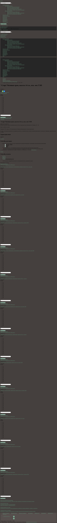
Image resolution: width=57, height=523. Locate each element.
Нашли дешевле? (3, 93)
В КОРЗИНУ (3, 117)
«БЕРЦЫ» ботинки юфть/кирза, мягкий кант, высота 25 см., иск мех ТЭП (14, 222)
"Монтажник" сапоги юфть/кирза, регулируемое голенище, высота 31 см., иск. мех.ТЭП (17, 250)
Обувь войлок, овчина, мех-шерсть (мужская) (15, 43)
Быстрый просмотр (4, 163)
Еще (3, 55)
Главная (4, 78)
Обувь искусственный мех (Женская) (14, 47)
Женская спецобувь (8, 44)
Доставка (6, 118)
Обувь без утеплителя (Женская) (13, 45)
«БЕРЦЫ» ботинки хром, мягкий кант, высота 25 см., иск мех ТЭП (13, 306)
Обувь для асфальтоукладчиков (13, 41)
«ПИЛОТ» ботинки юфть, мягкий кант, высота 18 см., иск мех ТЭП (13, 390)
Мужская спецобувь (8, 39)
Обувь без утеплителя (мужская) (13, 40)
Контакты (4, 54)
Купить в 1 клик (9, 117)
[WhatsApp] (2, 91)
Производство (5, 48)
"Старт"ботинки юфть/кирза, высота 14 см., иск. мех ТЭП (11, 362)
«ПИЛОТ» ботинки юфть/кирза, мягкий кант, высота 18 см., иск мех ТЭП (14, 474)
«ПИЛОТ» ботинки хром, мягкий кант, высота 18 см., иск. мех (12, 418)
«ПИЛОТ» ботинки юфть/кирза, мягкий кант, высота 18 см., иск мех (13, 278)
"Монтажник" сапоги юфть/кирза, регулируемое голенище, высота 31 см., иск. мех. (16, 166)
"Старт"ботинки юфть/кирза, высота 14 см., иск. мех (10, 446)
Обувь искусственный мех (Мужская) (14, 42)
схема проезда (34, 149)
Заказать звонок (3, 23)
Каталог (4, 79)
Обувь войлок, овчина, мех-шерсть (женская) (15, 46)
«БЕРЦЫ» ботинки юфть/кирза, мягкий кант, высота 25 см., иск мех (13, 334)
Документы (5, 52)
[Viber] (14, 517)
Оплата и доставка (6, 49)
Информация (5, 53)
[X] (1, 91)
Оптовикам (5, 50)
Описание (2, 118)
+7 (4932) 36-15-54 (3, 24)
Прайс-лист (5, 51)
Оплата (9, 118)
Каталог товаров (6, 38)
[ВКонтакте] (4, 91)
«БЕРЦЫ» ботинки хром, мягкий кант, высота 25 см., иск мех (12, 194)
